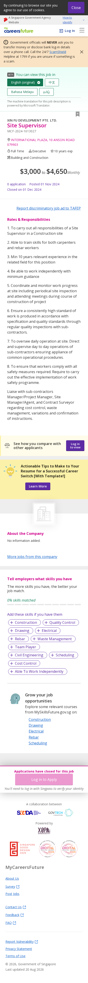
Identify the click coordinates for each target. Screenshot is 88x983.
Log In (70, 30)
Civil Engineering (29, 655)
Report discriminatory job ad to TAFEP (48, 208)
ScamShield (57, 52)
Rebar (20, 638)
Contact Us (13, 907)
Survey (10, 886)
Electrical (49, 630)
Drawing (22, 630)
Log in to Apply (44, 779)
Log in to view (75, 445)
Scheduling (65, 655)
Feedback (12, 915)
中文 (52, 82)
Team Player (25, 646)
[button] (80, 52)
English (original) (23, 82)
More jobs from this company (32, 556)
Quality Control (62, 622)
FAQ (8, 923)
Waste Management (54, 638)
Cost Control (25, 663)
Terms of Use (15, 956)
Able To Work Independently (39, 671)
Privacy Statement (18, 949)
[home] (18, 30)
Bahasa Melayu (22, 92)
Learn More (38, 486)
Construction (26, 622)
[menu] (81, 30)
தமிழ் (46, 92)
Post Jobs (12, 894)
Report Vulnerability (19, 941)
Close (76, 7)
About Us (12, 878)
